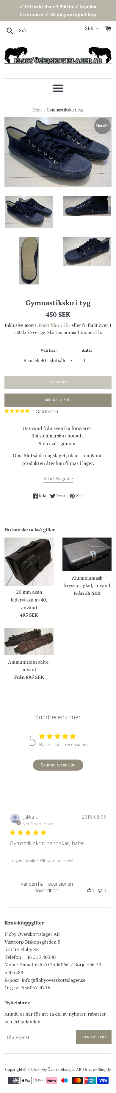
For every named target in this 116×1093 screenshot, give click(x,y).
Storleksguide (58, 478)
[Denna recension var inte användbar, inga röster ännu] (100, 890)
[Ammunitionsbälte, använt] (29, 641)
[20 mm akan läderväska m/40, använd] (29, 562)
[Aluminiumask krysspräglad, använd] (87, 554)
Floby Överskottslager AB (59, 1069)
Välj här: (48, 350)
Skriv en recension (58, 765)
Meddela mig (58, 400)
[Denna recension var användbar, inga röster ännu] (89, 890)
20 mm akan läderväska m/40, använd (29, 599)
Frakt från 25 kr (54, 325)
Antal (87, 350)
